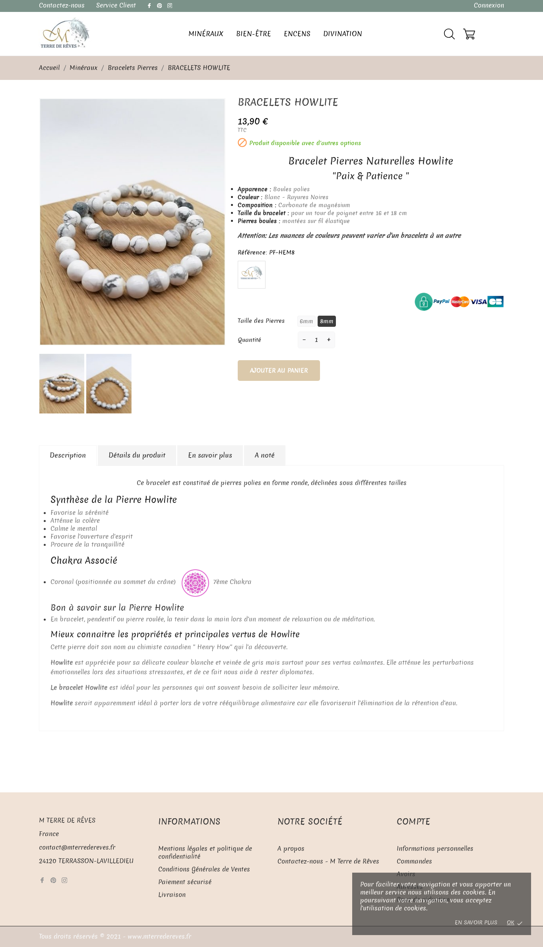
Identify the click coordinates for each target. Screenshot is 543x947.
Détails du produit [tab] (137, 455)
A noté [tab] (265, 455)
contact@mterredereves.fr (77, 847)
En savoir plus (477, 922)
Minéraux (205, 34)
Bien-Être (253, 34)
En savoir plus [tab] (210, 455)
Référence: (252, 252)
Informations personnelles (435, 848)
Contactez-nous (62, 5)
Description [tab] (68, 455)
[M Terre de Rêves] (252, 274)
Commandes (414, 861)
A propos (290, 848)
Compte (414, 821)
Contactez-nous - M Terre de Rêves (328, 861)
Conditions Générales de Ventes (204, 869)
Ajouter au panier (279, 371)
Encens (297, 34)
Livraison (172, 895)
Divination (342, 34)
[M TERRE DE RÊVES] (65, 32)
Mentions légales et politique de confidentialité (205, 852)
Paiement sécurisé (184, 882)
